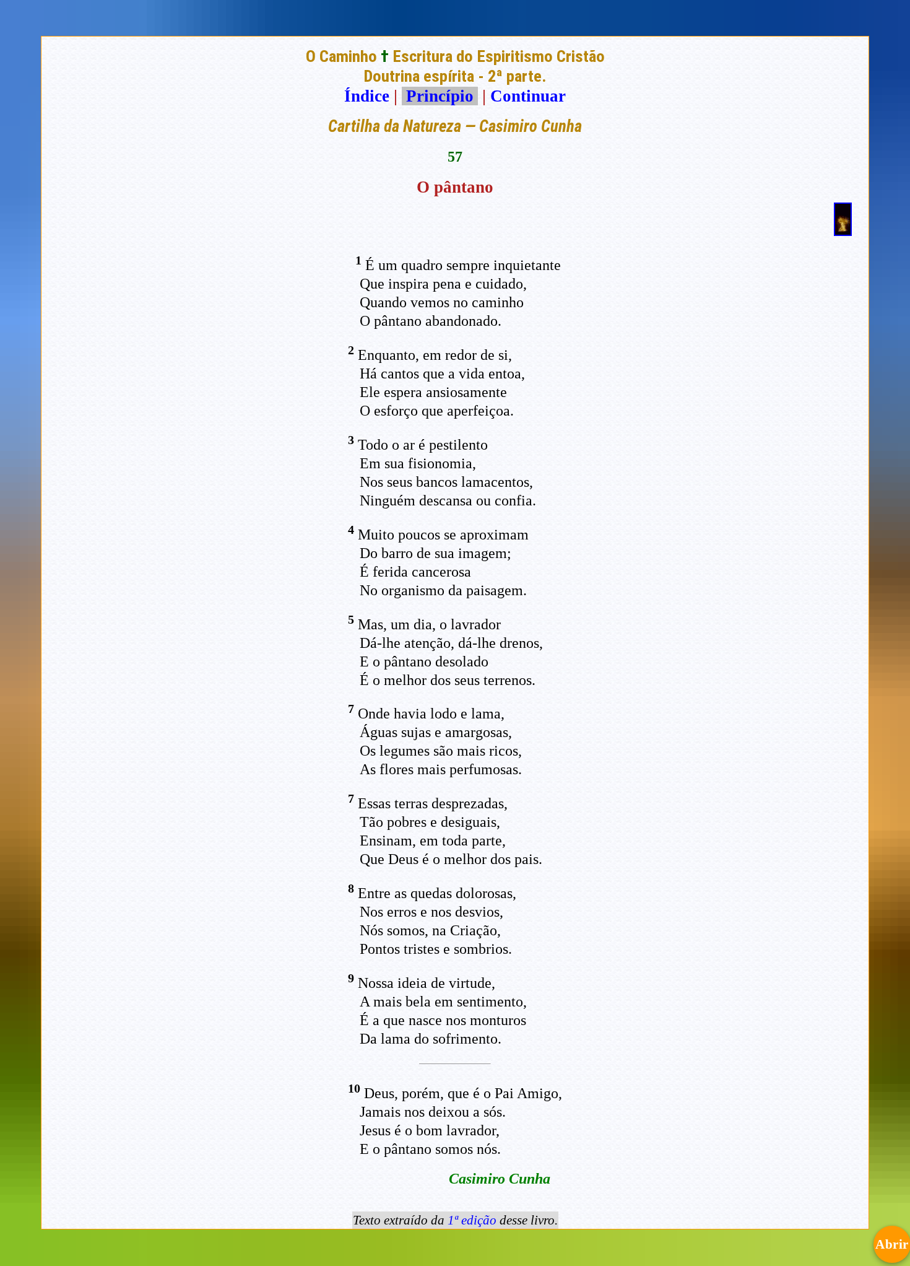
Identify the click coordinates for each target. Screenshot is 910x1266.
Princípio (440, 96)
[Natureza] (843, 230)
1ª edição (472, 1220)
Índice (366, 96)
